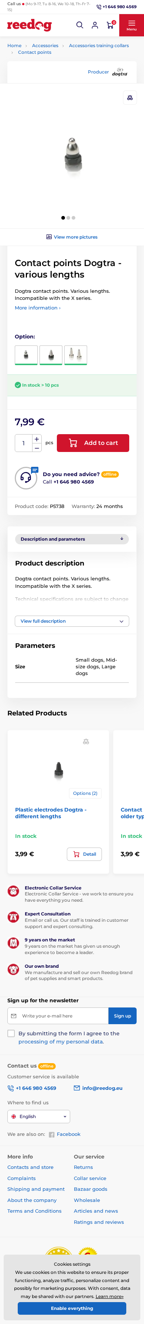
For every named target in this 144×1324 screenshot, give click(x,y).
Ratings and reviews (99, 1222)
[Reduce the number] (36, 447)
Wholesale (87, 1200)
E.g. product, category (51, 60)
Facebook (68, 1134)
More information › (38, 308)
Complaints (21, 1178)
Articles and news (96, 1211)
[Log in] (95, 25)
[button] (80, 25)
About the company (31, 1200)
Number (23, 443)
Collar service (90, 1178)
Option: (25, 336)
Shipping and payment (36, 1189)
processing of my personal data (60, 1041)
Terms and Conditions (34, 1211)
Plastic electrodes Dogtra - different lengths (50, 813)
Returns (83, 1167)
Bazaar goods (90, 1189)
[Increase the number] (36, 439)
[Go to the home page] (29, 25)
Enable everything (72, 1308)
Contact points (34, 52)
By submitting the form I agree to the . (69, 1037)
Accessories (45, 45)
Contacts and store (30, 1167)
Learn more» (110, 1296)
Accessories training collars (99, 45)
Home (14, 45)
